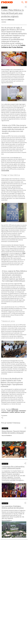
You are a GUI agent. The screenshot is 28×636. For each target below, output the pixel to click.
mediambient (5, 412)
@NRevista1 (11, 19)
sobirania (17, 412)
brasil (8, 410)
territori (23, 412)
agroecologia (14, 410)
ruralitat (11, 412)
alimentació (22, 410)
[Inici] (12, 2)
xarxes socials (5, 170)
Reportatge (4, 7)
